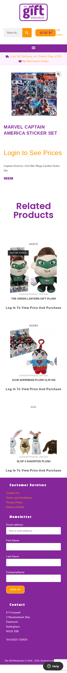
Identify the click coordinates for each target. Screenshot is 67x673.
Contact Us (12, 492)
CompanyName (15, 572)
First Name (12, 540)
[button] (34, 47)
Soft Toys (43, 294)
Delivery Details (15, 506)
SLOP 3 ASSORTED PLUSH (33, 461)
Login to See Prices (33, 153)
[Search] (27, 32)
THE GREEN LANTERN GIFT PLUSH (33, 298)
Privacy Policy (14, 502)
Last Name (12, 556)
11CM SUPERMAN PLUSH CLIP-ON (33, 379)
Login (54, 30)
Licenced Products (28, 294)
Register (57, 34)
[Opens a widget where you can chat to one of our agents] (53, 666)
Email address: (15, 524)
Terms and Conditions (19, 497)
